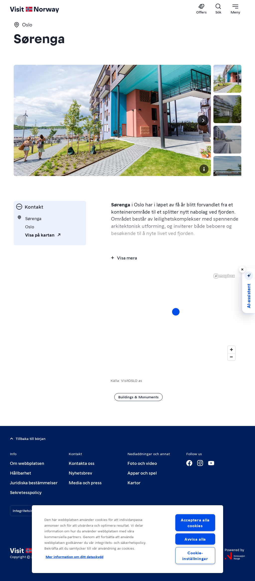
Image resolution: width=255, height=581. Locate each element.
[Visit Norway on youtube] (211, 463)
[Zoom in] (231, 349)
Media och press (85, 482)
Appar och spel (142, 473)
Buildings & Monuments (138, 397)
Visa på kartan (40, 235)
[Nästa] (202, 120)
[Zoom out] (231, 356)
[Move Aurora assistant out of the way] (242, 269)
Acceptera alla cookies (195, 522)
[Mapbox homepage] (224, 276)
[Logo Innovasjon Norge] (235, 556)
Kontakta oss (81, 463)
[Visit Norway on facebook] (189, 463)
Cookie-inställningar (195, 555)
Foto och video (142, 463)
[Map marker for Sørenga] (176, 312)
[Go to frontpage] (41, 9)
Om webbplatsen (27, 463)
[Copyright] (203, 169)
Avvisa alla (195, 539)
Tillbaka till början (31, 438)
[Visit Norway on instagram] (200, 463)
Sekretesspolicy (26, 492)
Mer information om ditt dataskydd (74, 556)
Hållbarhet (20, 473)
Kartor (134, 482)
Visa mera (127, 257)
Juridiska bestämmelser (34, 482)
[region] (176, 317)
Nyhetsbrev (80, 473)
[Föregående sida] (21, 120)
